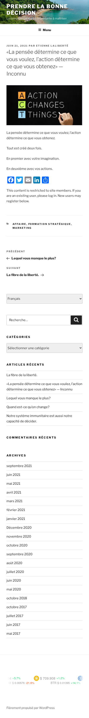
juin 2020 (13, 580)
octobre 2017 (16, 607)
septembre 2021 (19, 466)
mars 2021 (14, 501)
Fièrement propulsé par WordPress (30, 708)
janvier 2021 (15, 519)
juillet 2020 (15, 572)
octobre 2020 (16, 545)
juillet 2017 (14, 616)
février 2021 (15, 510)
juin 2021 (13, 475)
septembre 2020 (19, 554)
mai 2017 (13, 634)
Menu (47, 30)
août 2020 (14, 563)
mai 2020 (13, 589)
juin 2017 (13, 625)
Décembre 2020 (19, 528)
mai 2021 (13, 484)
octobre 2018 (16, 598)
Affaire (19, 224)
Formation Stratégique (49, 224)
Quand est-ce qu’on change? (27, 407)
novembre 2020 (18, 536)
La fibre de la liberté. (21, 375)
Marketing (22, 227)
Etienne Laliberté (52, 45)
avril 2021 (13, 492)
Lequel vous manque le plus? (28, 398)
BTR (48, 683)
